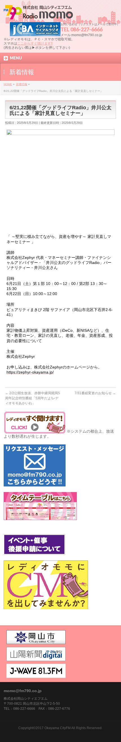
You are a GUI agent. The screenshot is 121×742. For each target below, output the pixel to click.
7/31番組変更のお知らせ (95, 393)
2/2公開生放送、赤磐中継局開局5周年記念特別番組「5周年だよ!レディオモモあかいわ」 (32, 398)
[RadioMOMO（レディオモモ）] (38, 13)
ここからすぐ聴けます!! (35, 43)
